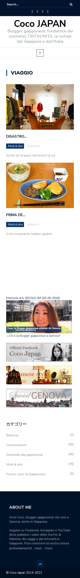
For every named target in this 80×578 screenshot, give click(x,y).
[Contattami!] (42, 11)
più (43, 548)
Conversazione (16, 445)
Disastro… (16, 136)
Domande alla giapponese (24, 455)
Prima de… (15, 215)
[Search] (71, 4)
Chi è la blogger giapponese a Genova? (34, 336)
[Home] (32, 11)
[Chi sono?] (37, 11)
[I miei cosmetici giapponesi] (48, 11)
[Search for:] (19, 4)
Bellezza (12, 435)
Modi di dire (15, 146)
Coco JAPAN (40, 24)
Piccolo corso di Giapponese (26, 474)
